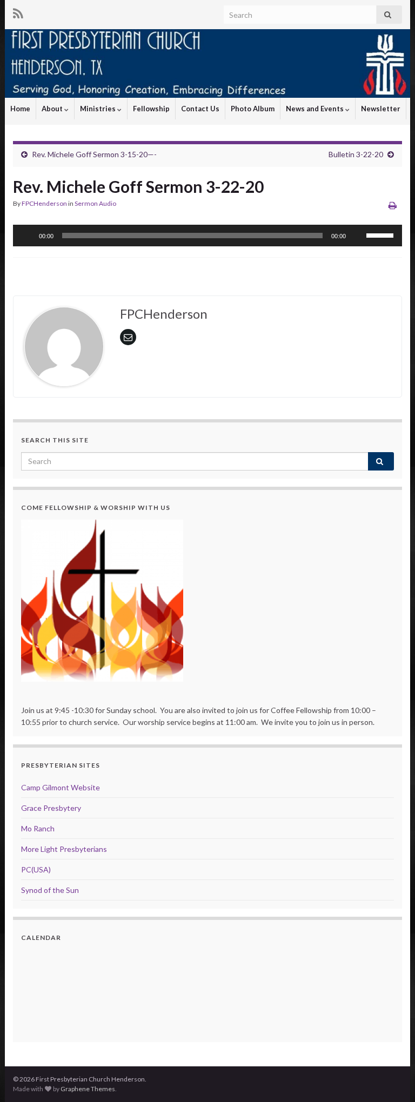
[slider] (381, 234)
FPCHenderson (44, 203)
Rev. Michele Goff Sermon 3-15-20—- (94, 154)
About (53, 108)
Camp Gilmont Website (60, 787)
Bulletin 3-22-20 (356, 154)
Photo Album (253, 108)
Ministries (98, 108)
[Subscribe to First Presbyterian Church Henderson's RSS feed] (18, 11)
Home (20, 108)
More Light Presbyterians (64, 849)
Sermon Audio (95, 203)
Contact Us (200, 108)
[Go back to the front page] (207, 63)
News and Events (315, 108)
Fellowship (151, 108)
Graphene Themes (88, 1089)
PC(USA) (36, 869)
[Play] (27, 235)
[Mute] (357, 235)
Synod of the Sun (50, 890)
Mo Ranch (38, 828)
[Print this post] (393, 205)
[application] (207, 235)
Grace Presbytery (51, 807)
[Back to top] (390, 1077)
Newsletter (380, 108)
